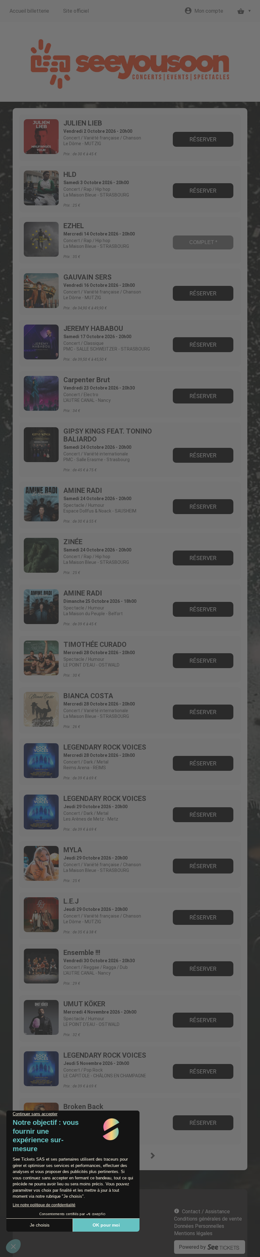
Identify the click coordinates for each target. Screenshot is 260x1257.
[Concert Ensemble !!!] (41, 966)
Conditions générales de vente (208, 1219)
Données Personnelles (199, 1226)
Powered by (192, 1247)
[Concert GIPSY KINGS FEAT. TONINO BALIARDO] (41, 444)
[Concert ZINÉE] (41, 555)
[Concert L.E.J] (41, 914)
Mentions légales (193, 1233)
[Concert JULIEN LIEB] (41, 136)
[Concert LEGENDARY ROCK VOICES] (41, 760)
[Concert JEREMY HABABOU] (41, 342)
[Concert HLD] (41, 188)
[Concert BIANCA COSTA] (41, 709)
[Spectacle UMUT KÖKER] (41, 1017)
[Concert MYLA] (41, 863)
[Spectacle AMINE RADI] (41, 504)
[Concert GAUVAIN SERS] (41, 290)
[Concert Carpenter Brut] (41, 393)
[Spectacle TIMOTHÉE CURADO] (41, 658)
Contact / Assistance (206, 1212)
